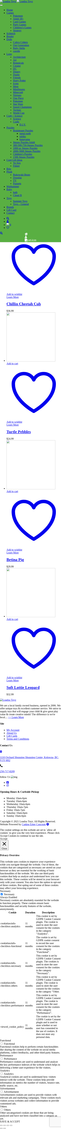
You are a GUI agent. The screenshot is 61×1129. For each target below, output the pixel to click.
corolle (16, 51)
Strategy (17, 30)
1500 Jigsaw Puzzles (23, 157)
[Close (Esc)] (11, 1125)
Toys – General (21, 204)
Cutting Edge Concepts (34, 824)
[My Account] (26, 237)
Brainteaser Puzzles (23, 130)
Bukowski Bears (21, 174)
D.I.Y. (23, 124)
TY (15, 180)
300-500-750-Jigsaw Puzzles (28, 145)
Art (14, 60)
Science (17, 118)
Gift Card (11, 210)
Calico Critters (20, 42)
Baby (9, 189)
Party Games (19, 24)
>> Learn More (16, 717)
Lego (9, 54)
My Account (13, 730)
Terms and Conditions (18, 738)
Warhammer (13, 186)
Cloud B (17, 195)
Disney (16, 71)
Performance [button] (6, 1055)
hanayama (25, 139)
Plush (9, 171)
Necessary (9, 894)
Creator (17, 65)
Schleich (11, 33)
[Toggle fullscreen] (4, 1125)
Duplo (16, 74)
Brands (10, 207)
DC (15, 68)
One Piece (18, 98)
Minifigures (19, 89)
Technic (17, 110)
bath (15, 192)
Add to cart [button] (12, 363)
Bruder (10, 36)
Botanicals (18, 62)
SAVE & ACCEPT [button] (10, 1121)
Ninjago (17, 95)
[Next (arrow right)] (4, 1128)
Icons (16, 83)
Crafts (16, 121)
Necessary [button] (5, 891)
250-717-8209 (7, 771)
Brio (9, 168)
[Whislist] (26, 242)
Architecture (19, 57)
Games (10, 12)
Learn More (13, 297)
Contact (10, 213)
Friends (17, 77)
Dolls (9, 39)
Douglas (17, 177)
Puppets (17, 183)
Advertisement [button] (7, 1088)
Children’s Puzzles (22, 154)
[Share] (8, 1125)
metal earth (25, 133)
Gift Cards (12, 736)
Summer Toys (20, 201)
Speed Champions (22, 107)
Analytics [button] (5, 1070)
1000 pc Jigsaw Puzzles (25, 148)
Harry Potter (19, 80)
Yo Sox (17, 163)
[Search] (8, 218)
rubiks (23, 136)
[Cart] (30, 240)
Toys (9, 198)
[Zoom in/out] (1, 1125)
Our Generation (21, 45)
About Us (12, 733)
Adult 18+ (18, 18)
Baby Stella (19, 48)
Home (10, 10)
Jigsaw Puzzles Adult (24, 142)
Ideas (15, 86)
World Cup (18, 112)
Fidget (16, 165)
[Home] (26, 234)
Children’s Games (22, 27)
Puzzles (10, 127)
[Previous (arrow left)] (1, 1128)
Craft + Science (14, 115)
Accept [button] (3, 838)
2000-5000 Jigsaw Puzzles (26, 151)
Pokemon (18, 15)
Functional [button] (5, 1040)
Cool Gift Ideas (14, 160)
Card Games (19, 21)
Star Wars (18, 104)
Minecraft (18, 92)
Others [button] (3, 1106)
